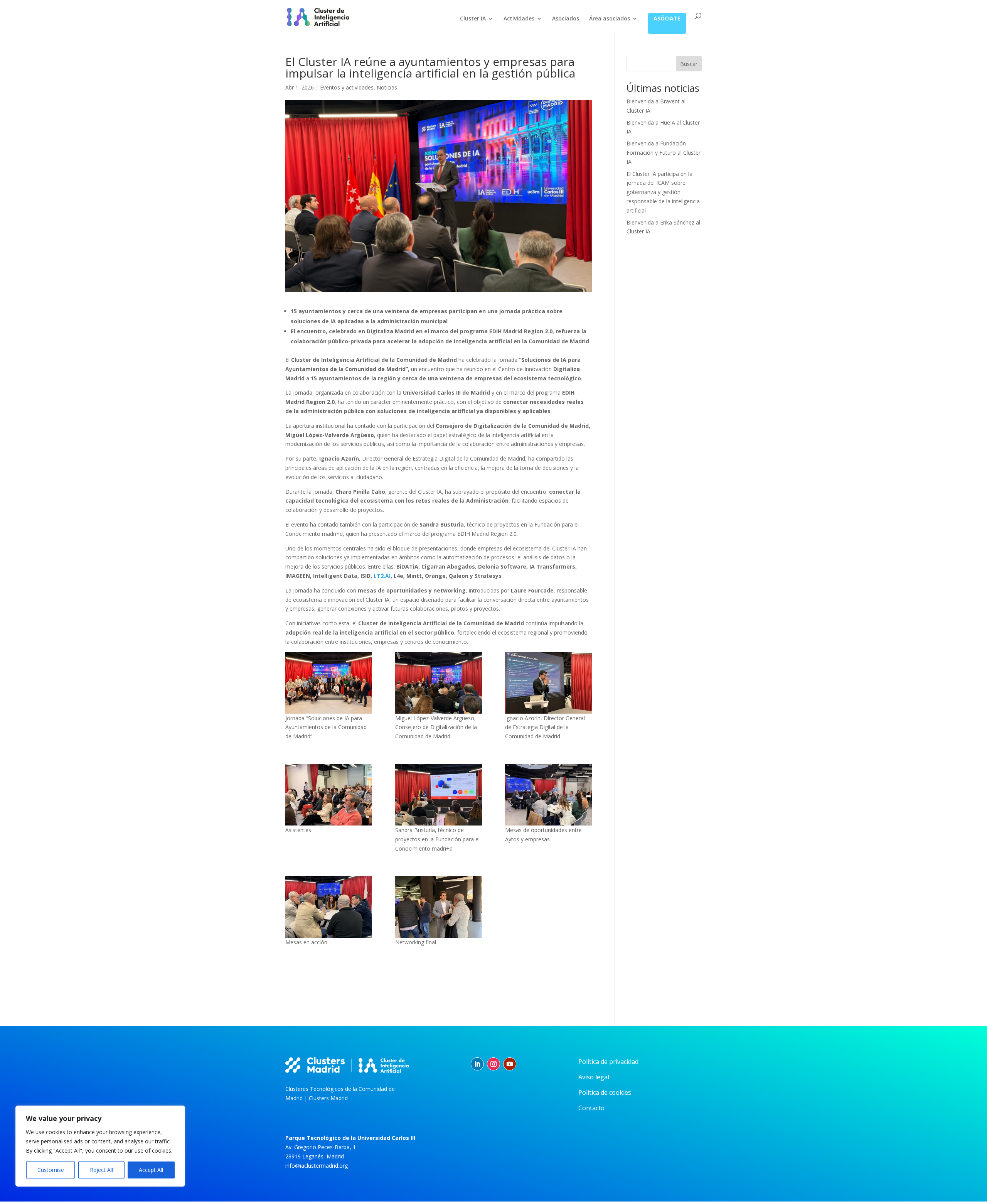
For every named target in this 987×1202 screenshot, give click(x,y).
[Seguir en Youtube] (509, 1063)
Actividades (519, 19)
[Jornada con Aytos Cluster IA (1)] (328, 683)
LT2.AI (382, 575)
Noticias (387, 87)
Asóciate (667, 18)
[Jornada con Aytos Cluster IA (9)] (328, 795)
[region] (100, 1146)
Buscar (688, 64)
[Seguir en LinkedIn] (477, 1063)
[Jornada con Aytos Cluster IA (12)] (438, 795)
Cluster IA (473, 19)
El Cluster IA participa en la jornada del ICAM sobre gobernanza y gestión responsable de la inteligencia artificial (663, 192)
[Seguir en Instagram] (493, 1063)
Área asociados (609, 19)
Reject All (101, 1169)
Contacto (591, 1108)
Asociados (565, 19)
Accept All (151, 1169)
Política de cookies (604, 1092)
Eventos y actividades (347, 87)
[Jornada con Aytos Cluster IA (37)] (438, 907)
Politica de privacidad (608, 1061)
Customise (50, 1169)
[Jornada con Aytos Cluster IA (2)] (438, 683)
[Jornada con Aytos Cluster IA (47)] (328, 907)
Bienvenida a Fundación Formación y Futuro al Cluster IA (664, 152)
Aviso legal (593, 1077)
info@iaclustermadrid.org (316, 1165)
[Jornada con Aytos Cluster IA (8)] (548, 683)
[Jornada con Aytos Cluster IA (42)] (548, 795)
